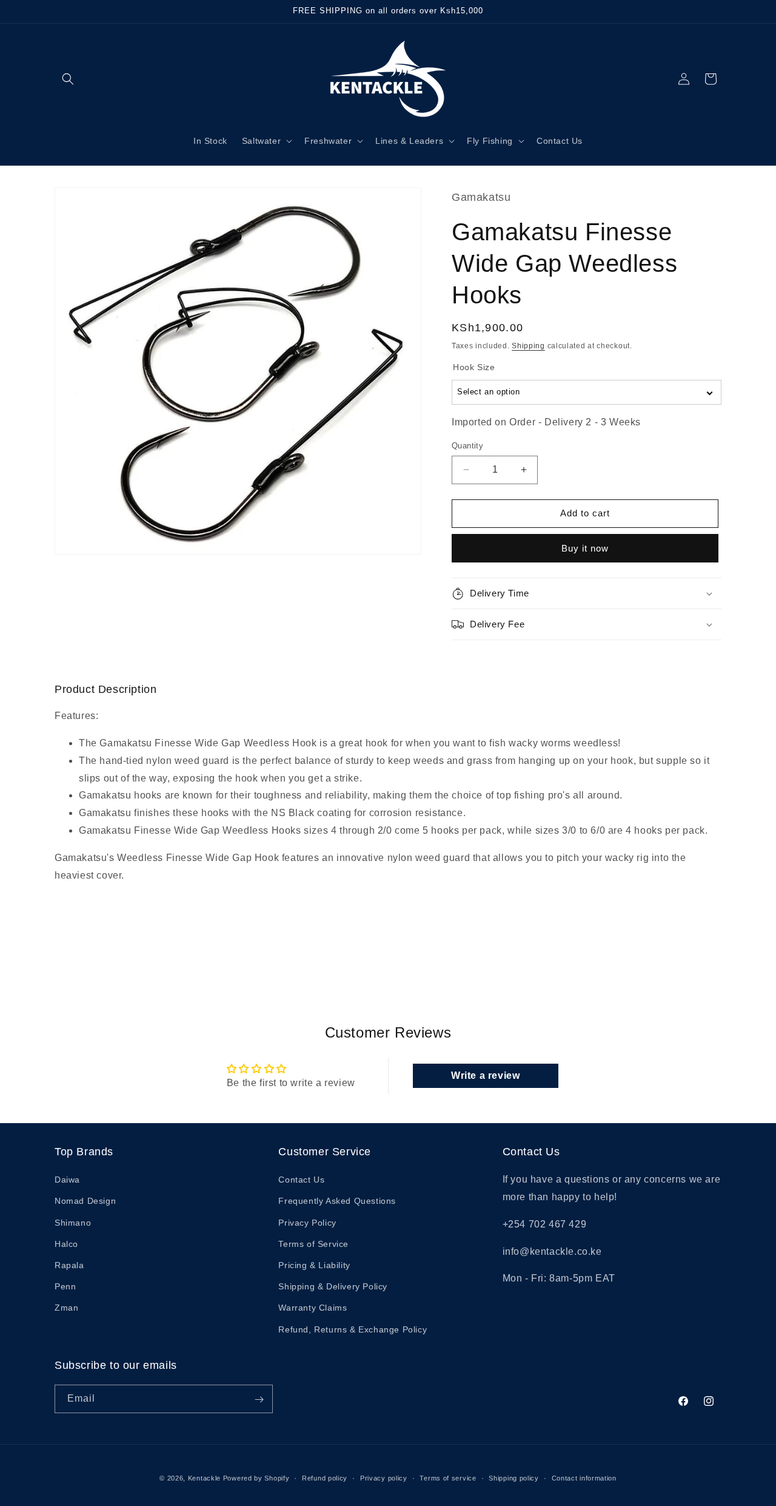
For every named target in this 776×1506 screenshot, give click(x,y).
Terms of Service (313, 1244)
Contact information (584, 1477)
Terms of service (448, 1477)
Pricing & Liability (314, 1265)
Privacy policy (383, 1477)
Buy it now (585, 548)
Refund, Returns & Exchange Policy (352, 1329)
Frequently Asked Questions (337, 1201)
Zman (66, 1308)
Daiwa (67, 1180)
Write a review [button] (485, 1075)
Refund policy (324, 1477)
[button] (68, 79)
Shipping (528, 346)
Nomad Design (85, 1201)
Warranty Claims (312, 1308)
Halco (66, 1244)
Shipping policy (514, 1477)
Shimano (73, 1222)
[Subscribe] (259, 1399)
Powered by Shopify (256, 1478)
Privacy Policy (307, 1222)
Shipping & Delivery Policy (332, 1287)
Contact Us (301, 1180)
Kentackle (204, 1478)
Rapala (69, 1265)
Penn (65, 1287)
